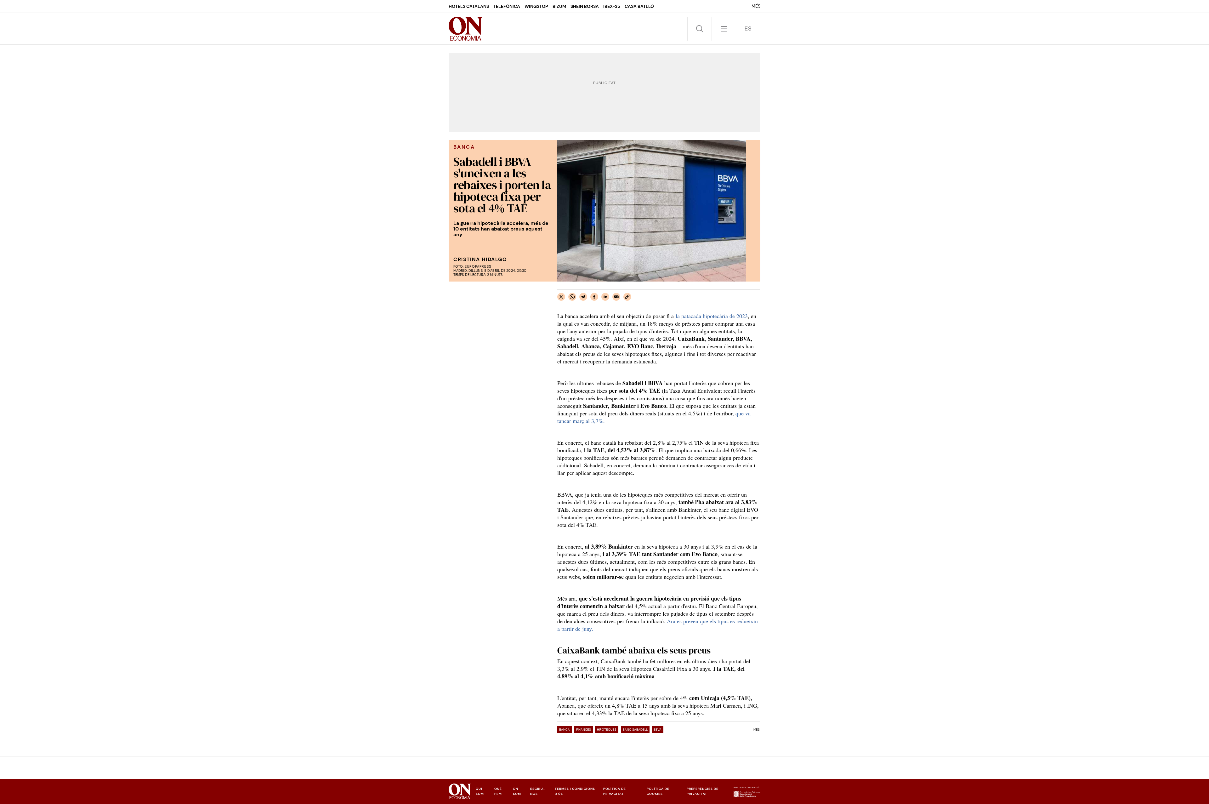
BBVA (657, 729)
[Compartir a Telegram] (583, 297)
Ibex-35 (611, 6)
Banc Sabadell (635, 729)
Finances (583, 729)
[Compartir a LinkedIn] (605, 297)
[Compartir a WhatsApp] (572, 297)
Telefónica (506, 6)
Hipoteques (606, 729)
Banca (564, 729)
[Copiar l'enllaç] (627, 297)
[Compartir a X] (561, 297)
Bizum (559, 6)
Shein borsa (584, 6)
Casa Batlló (639, 6)
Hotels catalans (469, 6)
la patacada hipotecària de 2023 (712, 316)
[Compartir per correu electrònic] (616, 297)
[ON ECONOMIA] (466, 29)
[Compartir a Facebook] (594, 297)
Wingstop (536, 6)
